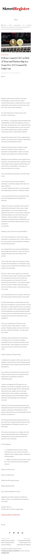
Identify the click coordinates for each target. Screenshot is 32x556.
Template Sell (5, 553)
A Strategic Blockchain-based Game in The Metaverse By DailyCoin (24, 542)
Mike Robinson (16, 72)
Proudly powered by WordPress (10, 551)
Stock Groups (5, 54)
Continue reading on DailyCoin (10, 514)
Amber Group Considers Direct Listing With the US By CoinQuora (8, 542)
